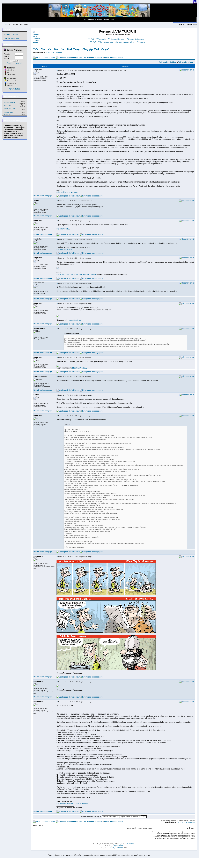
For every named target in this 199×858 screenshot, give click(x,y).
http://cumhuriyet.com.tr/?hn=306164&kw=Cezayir (76, 275)
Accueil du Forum (11, 35)
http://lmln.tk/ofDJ (63, 229)
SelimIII (7, 106)
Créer (6, 25)
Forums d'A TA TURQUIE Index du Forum (87, 57)
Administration (14, 89)
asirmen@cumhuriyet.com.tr (68, 192)
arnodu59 (120, 848)
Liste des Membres (117, 39)
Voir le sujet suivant (185, 62)
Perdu (9, 63)
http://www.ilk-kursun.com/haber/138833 (72, 803)
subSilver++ (131, 844)
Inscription (20, 63)
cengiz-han (8, 112)
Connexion (142, 42)
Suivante (58, 52)
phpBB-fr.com (118, 846)
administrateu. (9, 102)
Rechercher (102, 39)
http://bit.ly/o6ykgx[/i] (64, 249)
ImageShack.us (74, 320)
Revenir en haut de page (43, 196)
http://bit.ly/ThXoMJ (79, 368)
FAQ (92, 39)
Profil (94, 42)
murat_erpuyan (10, 108)
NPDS (112, 848)
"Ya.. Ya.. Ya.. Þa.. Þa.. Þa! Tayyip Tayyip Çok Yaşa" (71, 49)
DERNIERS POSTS (11, 39)
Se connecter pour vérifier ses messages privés (117, 42)
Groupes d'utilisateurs (136, 39)
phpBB (101, 844)
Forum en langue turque (113, 57)
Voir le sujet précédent (167, 62)
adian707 (8, 114)
